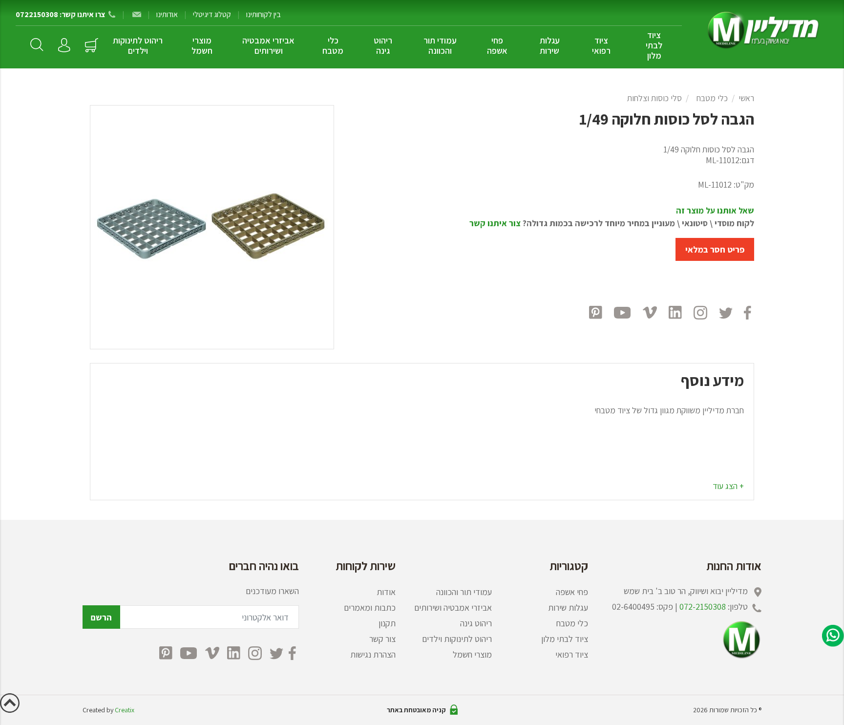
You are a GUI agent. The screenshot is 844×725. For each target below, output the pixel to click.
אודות (386, 591)
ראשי (746, 98)
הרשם (101, 617)
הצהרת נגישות (373, 654)
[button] (728, 485)
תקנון (387, 623)
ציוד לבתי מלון (654, 45)
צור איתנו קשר (495, 223)
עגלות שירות (550, 45)
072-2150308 (702, 606)
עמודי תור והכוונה (440, 45)
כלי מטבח (332, 45)
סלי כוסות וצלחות (654, 98)
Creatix (124, 709)
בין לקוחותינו (263, 14)
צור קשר (382, 638)
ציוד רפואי (601, 45)
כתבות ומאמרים (370, 607)
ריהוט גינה (383, 45)
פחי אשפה (497, 45)
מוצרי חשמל (201, 45)
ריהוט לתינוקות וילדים (138, 45)
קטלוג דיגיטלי (212, 14)
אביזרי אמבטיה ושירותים (268, 45)
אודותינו (167, 14)
